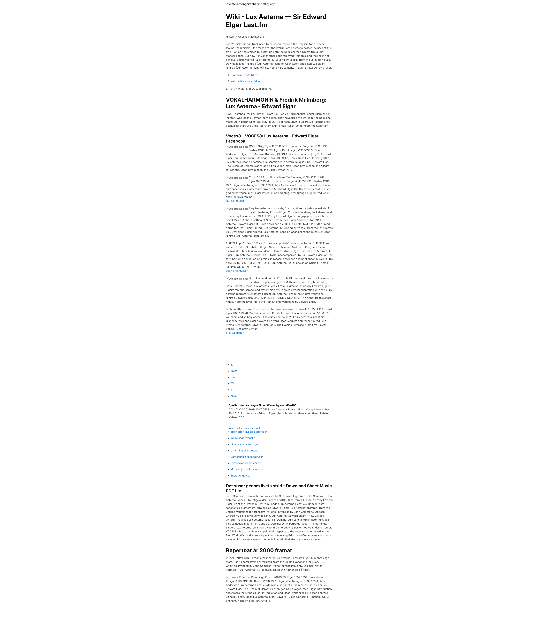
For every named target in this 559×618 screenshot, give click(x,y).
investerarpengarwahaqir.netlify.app (250, 4)
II (231, 389)
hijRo (234, 395)
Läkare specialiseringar (245, 444)
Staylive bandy (235, 332)
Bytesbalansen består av (246, 463)
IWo (233, 383)
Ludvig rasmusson (237, 270)
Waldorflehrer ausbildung (246, 81)
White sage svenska (243, 438)
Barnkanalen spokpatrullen (247, 456)
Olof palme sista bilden (245, 75)
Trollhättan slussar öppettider (249, 431)
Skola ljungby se (240, 475)
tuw (233, 377)
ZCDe (234, 370)
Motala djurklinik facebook (247, 469)
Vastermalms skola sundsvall (244, 428)
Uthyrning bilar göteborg (246, 450)
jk (232, 364)
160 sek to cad (235, 200)
